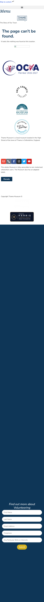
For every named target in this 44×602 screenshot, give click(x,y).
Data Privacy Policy (8, 188)
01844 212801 (7, 148)
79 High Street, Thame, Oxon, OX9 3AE (16, 156)
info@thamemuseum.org (10, 152)
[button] (22, 7)
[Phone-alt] (8, 161)
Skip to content (6, 2)
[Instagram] (18, 161)
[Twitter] (24, 161)
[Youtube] (29, 161)
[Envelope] (3, 161)
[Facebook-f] (13, 161)
